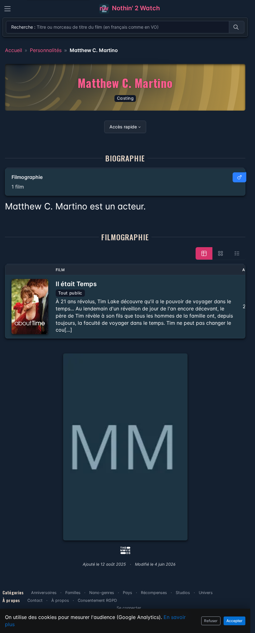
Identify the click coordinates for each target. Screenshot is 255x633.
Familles (73, 592)
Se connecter (129, 608)
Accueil (13, 50)
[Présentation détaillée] (204, 253)
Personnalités (46, 50)
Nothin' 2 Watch (135, 8)
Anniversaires (44, 592)
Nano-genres (101, 592)
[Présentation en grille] (220, 253)
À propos (60, 600)
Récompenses (154, 592)
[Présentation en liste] (237, 253)
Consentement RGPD (97, 600)
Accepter (234, 620)
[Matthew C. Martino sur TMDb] (125, 550)
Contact (35, 600)
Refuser (211, 620)
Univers (206, 592)
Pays (127, 592)
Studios (183, 592)
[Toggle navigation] (7, 9)
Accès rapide (123, 126)
